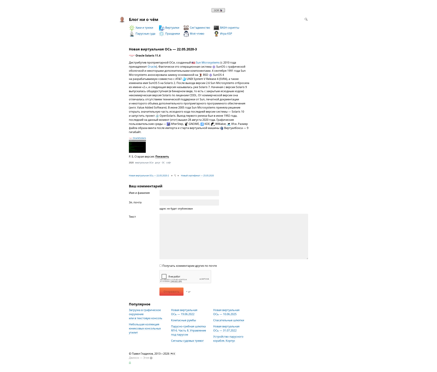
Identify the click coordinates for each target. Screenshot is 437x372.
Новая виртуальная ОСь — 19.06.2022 (184, 312)
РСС (173, 353)
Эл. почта (135, 202)
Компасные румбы (183, 320)
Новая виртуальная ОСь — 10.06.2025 (226, 312)
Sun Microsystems (208, 62)
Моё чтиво (196, 33)
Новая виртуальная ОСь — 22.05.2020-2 (149, 175)
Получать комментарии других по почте (189, 266)
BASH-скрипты (229, 27)
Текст (132, 217)
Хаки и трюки (144, 27)
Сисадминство (199, 27)
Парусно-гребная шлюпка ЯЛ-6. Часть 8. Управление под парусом (188, 330)
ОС (163, 162)
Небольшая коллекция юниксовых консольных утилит (145, 328)
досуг (157, 162)
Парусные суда (145, 33)
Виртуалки (172, 27)
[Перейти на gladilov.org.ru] (218, 11)
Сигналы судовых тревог (187, 341)
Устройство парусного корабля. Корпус (228, 339)
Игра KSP (225, 33)
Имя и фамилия (139, 193)
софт (168, 162)
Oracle (152, 66)
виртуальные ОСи (144, 162)
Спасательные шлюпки (228, 320)
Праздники (172, 33)
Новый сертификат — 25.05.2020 (197, 175)
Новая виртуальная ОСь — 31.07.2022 (226, 328)
